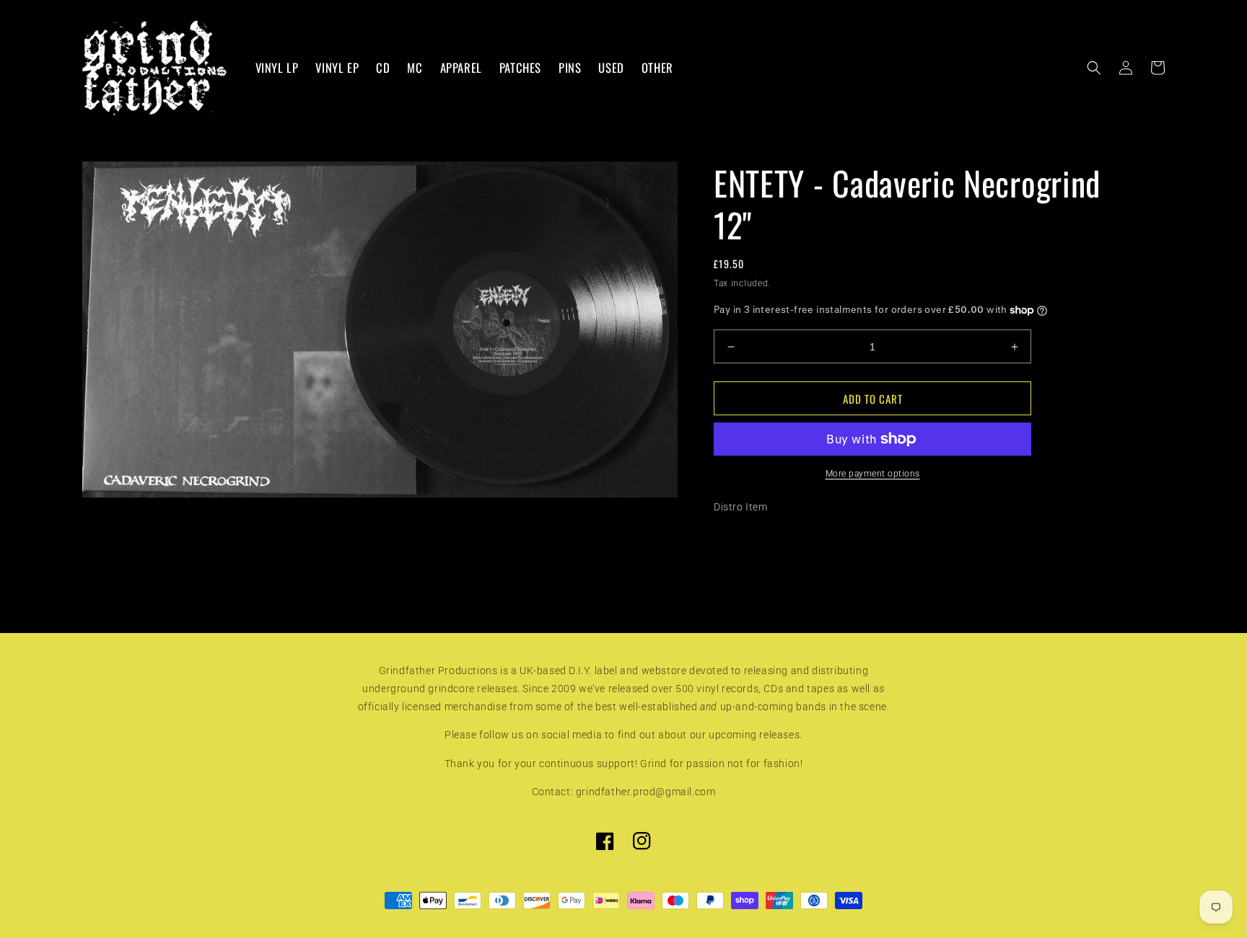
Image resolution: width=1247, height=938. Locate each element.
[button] (1094, 68)
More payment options (873, 474)
